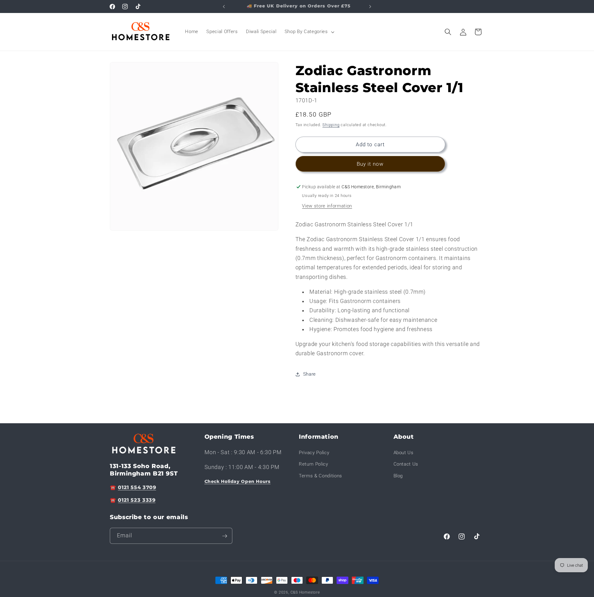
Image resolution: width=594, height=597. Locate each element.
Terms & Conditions (320, 476)
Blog (398, 476)
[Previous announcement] (224, 6)
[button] (309, 32)
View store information (327, 206)
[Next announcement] (370, 6)
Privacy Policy (314, 452)
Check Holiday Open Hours (237, 481)
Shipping (330, 124)
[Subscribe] (224, 536)
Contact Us (406, 464)
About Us (404, 452)
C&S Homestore (305, 592)
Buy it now (370, 164)
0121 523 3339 (136, 500)
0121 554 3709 (137, 487)
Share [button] (309, 374)
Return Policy (313, 464)
